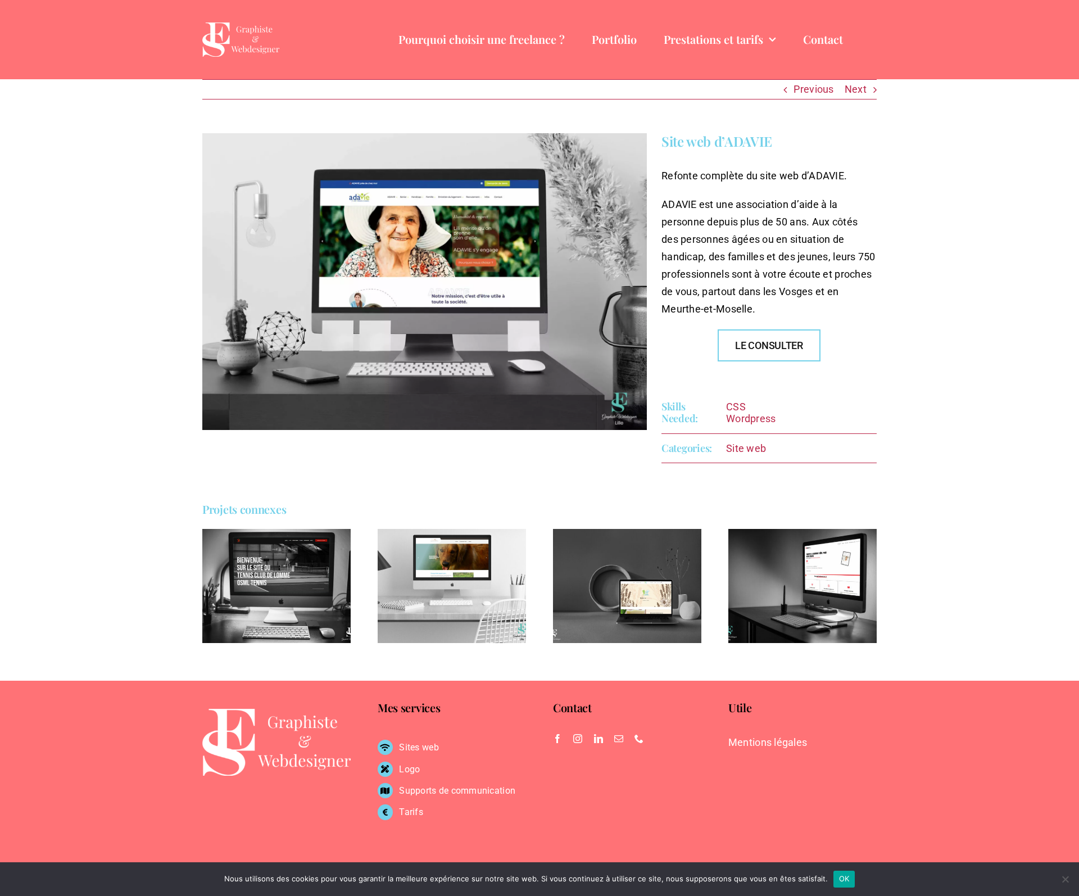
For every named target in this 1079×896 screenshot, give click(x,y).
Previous (813, 89)
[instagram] (577, 738)
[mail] (618, 738)
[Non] (1065, 879)
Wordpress (751, 418)
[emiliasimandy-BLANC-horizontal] (240, 27)
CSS (736, 407)
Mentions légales (767, 742)
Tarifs (411, 812)
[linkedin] (598, 738)
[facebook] (557, 738)
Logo (409, 769)
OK (844, 878)
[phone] (638, 738)
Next (856, 89)
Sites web (418, 747)
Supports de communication (457, 790)
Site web (746, 448)
